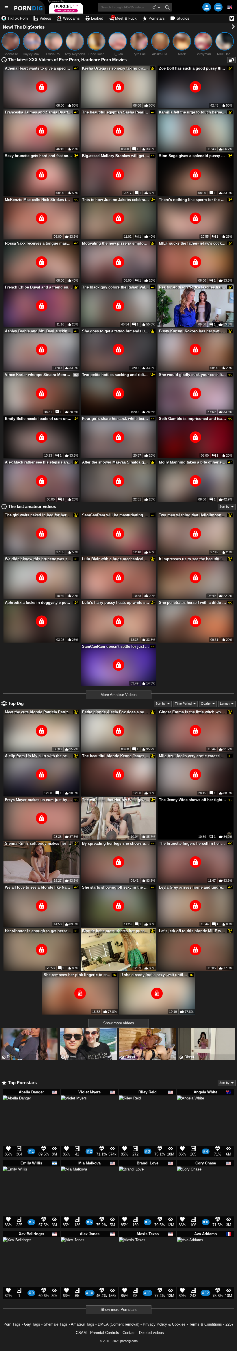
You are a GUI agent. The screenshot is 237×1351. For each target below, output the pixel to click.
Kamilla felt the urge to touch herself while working (192, 112)
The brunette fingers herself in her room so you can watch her (192, 843)
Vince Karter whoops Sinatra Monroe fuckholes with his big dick (38, 375)
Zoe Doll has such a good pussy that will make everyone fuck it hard (192, 68)
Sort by (224, 506)
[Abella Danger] (17, 1112)
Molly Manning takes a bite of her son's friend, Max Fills (192, 462)
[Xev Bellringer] (17, 1254)
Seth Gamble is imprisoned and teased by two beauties (192, 418)
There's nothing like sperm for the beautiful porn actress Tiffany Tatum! (192, 200)
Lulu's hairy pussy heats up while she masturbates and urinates (115, 602)
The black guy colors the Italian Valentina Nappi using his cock (115, 287)
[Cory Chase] (189, 1181)
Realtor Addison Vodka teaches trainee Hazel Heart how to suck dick (192, 287)
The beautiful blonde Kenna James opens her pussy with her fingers (115, 756)
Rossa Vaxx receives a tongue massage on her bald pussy (38, 243)
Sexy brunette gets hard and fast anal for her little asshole (38, 156)
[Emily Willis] (15, 1181)
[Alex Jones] (72, 1251)
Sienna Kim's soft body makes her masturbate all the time (38, 843)
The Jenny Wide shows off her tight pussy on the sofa (192, 800)
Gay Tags (32, 1324)
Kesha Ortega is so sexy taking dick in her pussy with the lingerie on (115, 68)
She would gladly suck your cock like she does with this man (192, 375)
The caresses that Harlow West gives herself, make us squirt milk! (115, 800)
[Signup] (206, 7)
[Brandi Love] (131, 1181)
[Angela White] (190, 1111)
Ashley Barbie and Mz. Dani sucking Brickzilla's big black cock (38, 331)
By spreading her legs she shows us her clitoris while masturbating (115, 843)
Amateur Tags (82, 1324)
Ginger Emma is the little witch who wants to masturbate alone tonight (192, 712)
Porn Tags (12, 1324)
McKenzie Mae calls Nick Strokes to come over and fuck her (38, 200)
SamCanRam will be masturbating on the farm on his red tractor (115, 515)
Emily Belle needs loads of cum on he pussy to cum (38, 418)
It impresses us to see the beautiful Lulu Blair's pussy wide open (192, 559)
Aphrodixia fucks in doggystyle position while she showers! (38, 602)
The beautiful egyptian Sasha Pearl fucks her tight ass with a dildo (115, 112)
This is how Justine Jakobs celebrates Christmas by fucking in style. (115, 200)
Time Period (183, 703)
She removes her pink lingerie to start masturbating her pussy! (77, 975)
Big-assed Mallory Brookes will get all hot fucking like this (115, 156)
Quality (206, 703)
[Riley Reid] (130, 1108)
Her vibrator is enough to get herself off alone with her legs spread (38, 931)
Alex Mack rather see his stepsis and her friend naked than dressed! (38, 462)
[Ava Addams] (190, 1252)
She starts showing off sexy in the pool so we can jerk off (115, 887)
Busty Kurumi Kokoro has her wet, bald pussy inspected (192, 331)
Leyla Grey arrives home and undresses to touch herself (192, 887)
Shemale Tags (56, 1324)
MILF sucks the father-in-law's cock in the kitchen (192, 243)
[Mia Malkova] (74, 1182)
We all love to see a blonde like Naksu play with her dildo (38, 887)
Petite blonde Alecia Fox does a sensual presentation (115, 712)
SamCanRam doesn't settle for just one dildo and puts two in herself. (115, 646)
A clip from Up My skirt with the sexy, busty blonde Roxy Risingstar (38, 756)
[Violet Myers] (74, 1110)
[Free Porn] (29, 7)
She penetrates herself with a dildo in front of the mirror (192, 602)
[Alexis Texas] (132, 1253)
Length (224, 703)
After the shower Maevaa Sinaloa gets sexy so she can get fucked (115, 462)
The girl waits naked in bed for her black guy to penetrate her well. (38, 515)
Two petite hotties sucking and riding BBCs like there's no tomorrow (115, 375)
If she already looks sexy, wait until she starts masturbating (154, 975)
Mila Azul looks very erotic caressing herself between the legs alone (192, 756)
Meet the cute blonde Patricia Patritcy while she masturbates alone (38, 712)
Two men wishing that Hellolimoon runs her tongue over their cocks (192, 515)
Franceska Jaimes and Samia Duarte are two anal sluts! (38, 112)
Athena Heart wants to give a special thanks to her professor (38, 68)
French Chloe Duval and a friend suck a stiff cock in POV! (38, 287)
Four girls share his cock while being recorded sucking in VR (115, 418)
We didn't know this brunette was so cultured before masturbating (38, 559)
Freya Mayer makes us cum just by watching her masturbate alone (38, 800)
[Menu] (218, 7)
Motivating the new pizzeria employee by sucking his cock (115, 243)
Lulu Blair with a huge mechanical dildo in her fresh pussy (115, 559)
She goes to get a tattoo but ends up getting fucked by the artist (115, 331)
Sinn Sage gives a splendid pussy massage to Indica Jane (192, 156)
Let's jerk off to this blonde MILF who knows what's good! (192, 931)
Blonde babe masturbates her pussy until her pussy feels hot (115, 931)
